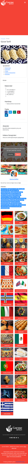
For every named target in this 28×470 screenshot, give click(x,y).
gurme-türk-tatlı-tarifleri (16, 206)
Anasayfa (3, 38)
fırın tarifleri (21, 188)
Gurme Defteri (14, 179)
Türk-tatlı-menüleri (5, 204)
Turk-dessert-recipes (15, 201)
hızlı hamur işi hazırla (5, 192)
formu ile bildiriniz (16, 456)
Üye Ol (18, 154)
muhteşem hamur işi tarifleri (15, 195)
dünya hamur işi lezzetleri (6, 196)
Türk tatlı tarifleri (13, 204)
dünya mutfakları (16, 196)
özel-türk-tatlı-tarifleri (5, 203)
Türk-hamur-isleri (13, 198)
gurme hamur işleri (5, 190)
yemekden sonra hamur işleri (16, 192)
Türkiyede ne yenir (22, 198)
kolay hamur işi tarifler (16, 193)
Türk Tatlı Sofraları (4, 200)
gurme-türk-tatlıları (5, 208)
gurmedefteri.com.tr (20, 461)
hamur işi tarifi (4, 188)
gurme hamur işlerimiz (5, 193)
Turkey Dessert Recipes (5, 201)
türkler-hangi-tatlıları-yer (16, 203)
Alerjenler (7, 74)
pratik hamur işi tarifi (14, 190)
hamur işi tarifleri (4, 195)
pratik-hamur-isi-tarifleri (13, 188)
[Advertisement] (14, 21)
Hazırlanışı (7, 69)
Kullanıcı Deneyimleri (10, 72)
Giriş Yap (10, 154)
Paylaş (6, 71)
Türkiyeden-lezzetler (5, 198)
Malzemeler (8, 68)
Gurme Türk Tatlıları (20, 200)
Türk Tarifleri (12, 200)
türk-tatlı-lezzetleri (21, 204)
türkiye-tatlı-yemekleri (5, 206)
